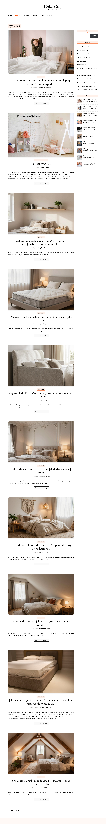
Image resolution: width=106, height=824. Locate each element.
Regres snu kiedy (82, 64)
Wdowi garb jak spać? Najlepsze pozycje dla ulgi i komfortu (90, 114)
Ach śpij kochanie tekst (84, 47)
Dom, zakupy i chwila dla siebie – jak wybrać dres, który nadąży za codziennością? (90, 107)
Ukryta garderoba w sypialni (86, 86)
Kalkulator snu (82, 61)
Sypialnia (18, 15)
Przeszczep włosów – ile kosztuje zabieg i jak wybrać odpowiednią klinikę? (90, 121)
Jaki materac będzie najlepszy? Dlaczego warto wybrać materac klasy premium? (41, 701)
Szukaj (94, 35)
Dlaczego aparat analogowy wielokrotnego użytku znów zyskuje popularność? (90, 150)
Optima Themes (25, 821)
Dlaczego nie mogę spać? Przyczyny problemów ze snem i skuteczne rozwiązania (90, 100)
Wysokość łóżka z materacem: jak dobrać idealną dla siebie (41, 318)
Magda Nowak (45, 167)
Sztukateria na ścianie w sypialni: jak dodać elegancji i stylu (41, 470)
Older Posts (14, 810)
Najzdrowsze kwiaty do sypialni (86, 79)
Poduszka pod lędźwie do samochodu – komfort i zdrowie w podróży (90, 128)
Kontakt (49, 15)
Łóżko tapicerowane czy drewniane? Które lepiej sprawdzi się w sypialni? (41, 82)
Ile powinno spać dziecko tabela (87, 82)
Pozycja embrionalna (83, 54)
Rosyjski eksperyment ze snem (86, 75)
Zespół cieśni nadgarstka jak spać (87, 68)
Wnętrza (34, 15)
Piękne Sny (53, 6)
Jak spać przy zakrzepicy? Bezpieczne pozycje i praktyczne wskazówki (90, 157)
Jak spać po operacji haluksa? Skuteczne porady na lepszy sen (89, 135)
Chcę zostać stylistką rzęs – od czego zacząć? (90, 163)
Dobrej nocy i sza (82, 50)
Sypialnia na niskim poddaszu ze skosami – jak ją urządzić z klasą (41, 782)
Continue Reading (41, 103)
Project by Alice (41, 163)
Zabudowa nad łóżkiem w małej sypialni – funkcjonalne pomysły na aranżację (41, 242)
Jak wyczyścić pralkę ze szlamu (87, 89)
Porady (10, 15)
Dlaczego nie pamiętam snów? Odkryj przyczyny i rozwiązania (90, 143)
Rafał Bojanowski (45, 248)
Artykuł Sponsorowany (45, 87)
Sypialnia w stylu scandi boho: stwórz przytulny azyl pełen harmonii (41, 546)
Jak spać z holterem (83, 57)
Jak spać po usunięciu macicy (86, 72)
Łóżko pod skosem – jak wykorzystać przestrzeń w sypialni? (41, 623)
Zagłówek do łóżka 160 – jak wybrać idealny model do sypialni (41, 394)
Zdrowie (26, 15)
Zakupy (42, 15)
